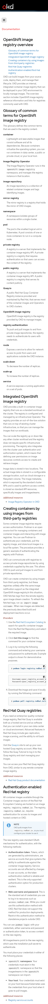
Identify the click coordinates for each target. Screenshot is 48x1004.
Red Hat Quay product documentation (26, 780)
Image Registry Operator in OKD (23, 501)
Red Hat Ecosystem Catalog (29, 622)
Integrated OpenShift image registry (26, 56)
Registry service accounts (20, 1000)
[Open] (4, 20)
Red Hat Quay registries (20, 66)
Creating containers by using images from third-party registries (26, 62)
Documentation (11, 29)
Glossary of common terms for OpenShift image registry (23, 52)
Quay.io (15, 745)
